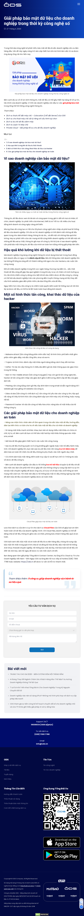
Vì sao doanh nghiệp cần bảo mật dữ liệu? (24, 142)
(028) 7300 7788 (42, 734)
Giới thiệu (7, 779)
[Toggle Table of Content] (5, 139)
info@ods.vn (42, 744)
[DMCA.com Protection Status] (42, 914)
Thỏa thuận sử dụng (12, 799)
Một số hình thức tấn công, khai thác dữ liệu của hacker (30, 148)
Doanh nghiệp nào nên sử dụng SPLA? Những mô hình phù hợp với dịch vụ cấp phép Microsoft (43, 697)
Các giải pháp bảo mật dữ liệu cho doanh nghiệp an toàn (31, 152)
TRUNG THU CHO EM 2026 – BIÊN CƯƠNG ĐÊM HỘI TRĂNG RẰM (36, 674)
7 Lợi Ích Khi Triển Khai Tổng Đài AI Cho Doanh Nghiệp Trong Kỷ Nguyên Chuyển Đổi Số (40, 689)
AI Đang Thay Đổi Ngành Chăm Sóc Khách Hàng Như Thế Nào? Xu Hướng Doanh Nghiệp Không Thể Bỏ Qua (41, 681)
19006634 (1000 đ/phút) (42, 724)
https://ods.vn (27, 561)
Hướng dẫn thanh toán (13, 794)
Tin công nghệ (49, 765)
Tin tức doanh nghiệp (51, 770)
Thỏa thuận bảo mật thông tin (16, 803)
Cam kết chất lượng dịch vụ (15, 808)
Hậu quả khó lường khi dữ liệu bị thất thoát (25, 145)
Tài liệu (6, 770)
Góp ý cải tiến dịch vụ (12, 765)
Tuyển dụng (8, 774)
